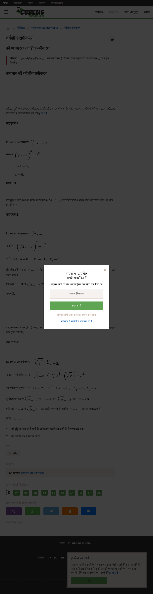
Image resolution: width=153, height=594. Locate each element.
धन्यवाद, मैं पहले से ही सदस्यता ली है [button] (76, 321)
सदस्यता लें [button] (76, 305)
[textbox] (76, 293)
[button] (104, 269)
